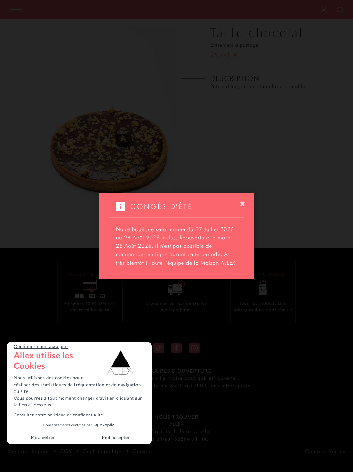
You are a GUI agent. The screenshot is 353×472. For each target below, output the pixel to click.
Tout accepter (115, 437)
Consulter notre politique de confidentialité (58, 414)
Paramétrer (43, 437)
